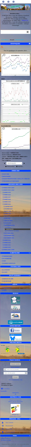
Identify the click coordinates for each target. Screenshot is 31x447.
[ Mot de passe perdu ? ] (15, 379)
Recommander (9, 425)
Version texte (8, 429)
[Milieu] (8, 2)
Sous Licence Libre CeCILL (23, 444)
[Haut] (3, 2)
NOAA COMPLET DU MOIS (12, 230)
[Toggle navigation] (27, 32)
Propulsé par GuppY (6, 444)
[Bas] (13, 2)
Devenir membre (15, 364)
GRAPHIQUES (9, 229)
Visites (21, 435)
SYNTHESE (8, 227)
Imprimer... (20, 166)
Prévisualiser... (11, 166)
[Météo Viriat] (15, 7)
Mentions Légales (10, 432)
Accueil (12, 39)
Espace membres (20, 360)
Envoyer (15, 377)
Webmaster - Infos (19, 419)
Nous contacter (9, 422)
